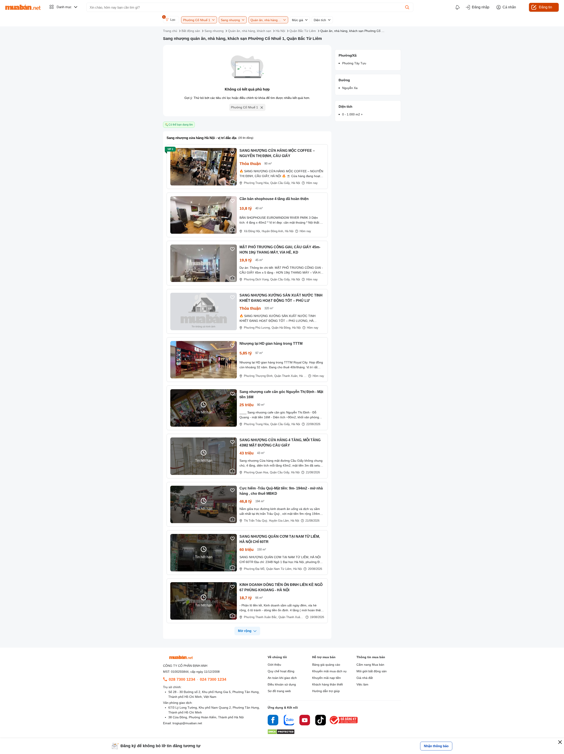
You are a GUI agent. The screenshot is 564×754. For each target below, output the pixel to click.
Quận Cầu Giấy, (280, 183)
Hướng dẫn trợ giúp (326, 691)
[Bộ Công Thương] (343, 724)
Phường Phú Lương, (257, 327)
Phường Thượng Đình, (258, 376)
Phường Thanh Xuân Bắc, (261, 617)
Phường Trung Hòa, (256, 183)
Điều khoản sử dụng (282, 684)
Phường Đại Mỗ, (254, 569)
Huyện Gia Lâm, (279, 520)
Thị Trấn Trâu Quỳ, (256, 520)
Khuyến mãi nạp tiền (326, 678)
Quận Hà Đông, (281, 327)
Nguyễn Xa (350, 88)
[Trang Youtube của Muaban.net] (304, 721)
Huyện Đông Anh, (273, 231)
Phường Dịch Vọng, (256, 279)
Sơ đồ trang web (279, 691)
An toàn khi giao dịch (282, 678)
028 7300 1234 (182, 679)
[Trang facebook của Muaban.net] (273, 721)
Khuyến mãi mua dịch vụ (329, 671)
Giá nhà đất (364, 678)
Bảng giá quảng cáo (326, 664)
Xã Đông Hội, (252, 231)
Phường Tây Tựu (354, 63)
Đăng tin (545, 7)
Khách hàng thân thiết (327, 684)
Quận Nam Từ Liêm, (279, 569)
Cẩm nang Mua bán (370, 664)
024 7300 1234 (213, 679)
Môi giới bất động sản (371, 671)
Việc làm (362, 684)
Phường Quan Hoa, (256, 472)
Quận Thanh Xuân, (286, 376)
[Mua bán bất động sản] (23, 7)
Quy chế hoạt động (281, 671)
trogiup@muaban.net (187, 723)
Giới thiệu (274, 664)
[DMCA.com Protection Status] (281, 733)
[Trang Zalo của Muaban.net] (289, 721)
